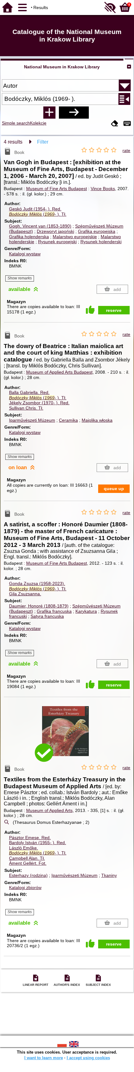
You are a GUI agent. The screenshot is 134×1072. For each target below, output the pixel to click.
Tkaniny (109, 875)
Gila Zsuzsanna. (25, 593)
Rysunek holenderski (101, 241)
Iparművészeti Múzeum (32, 420)
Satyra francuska (47, 616)
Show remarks (19, 278)
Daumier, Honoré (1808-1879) (39, 605)
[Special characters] (127, 124)
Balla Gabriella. (29, 392)
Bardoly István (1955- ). (37, 842)
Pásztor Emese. (30, 837)
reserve (114, 310)
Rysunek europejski (57, 241)
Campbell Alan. (27, 858)
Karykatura (86, 611)
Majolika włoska (97, 420)
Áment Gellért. (27, 863)
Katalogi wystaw (25, 253)
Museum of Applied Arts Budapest (59, 372)
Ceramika (68, 420)
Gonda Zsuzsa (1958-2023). (37, 583)
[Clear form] (115, 124)
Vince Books (103, 188)
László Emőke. (23, 847)
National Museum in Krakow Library (62, 66)
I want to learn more (43, 1057)
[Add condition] (49, 112)
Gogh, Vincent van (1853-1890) (40, 226)
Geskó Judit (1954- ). (35, 208)
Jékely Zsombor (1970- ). (39, 402)
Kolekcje (38, 122)
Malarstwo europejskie (75, 236)
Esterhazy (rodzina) (28, 875)
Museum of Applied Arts (49, 810)
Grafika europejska (96, 231)
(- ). (37, 214)
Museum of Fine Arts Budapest (56, 188)
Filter (42, 142)
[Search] (74, 112)
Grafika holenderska (29, 236)
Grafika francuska (54, 611)
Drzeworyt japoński (55, 231)
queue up (114, 488)
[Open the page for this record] (67, 735)
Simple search (16, 122)
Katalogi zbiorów (25, 887)
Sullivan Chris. (26, 408)
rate (126, 150)
